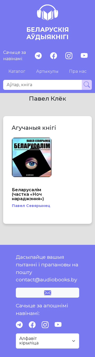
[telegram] (38, 55)
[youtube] (84, 55)
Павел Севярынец (31, 205)
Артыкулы (47, 71)
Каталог (16, 71)
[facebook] (53, 55)
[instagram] (68, 55)
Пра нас (78, 71)
